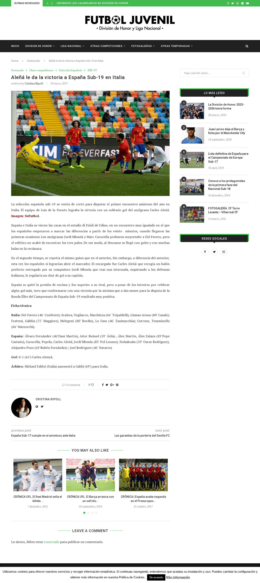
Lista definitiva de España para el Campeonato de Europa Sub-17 (228, 157)
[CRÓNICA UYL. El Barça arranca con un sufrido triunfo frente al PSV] (90, 475)
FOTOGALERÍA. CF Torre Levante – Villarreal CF (224, 210)
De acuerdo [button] (156, 577)
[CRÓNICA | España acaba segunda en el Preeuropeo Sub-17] (143, 475)
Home (14, 60)
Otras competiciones (106, 46)
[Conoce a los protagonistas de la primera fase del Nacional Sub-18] (192, 187)
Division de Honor (38, 46)
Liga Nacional (71, 46)
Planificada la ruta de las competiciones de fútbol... (97, 3)
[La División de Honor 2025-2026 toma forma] (192, 111)
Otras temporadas (175, 46)
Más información (178, 577)
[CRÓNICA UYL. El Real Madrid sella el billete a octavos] (37, 475)
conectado (51, 542)
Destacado (33, 60)
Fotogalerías (141, 46)
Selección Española (70, 70)
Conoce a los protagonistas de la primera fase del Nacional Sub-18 (226, 184)
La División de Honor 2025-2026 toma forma (226, 106)
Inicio (15, 46)
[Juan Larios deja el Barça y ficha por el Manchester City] (192, 135)
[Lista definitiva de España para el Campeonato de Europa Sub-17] (192, 160)
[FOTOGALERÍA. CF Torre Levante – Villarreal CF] (192, 215)
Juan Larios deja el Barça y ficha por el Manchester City (226, 131)
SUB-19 (92, 70)
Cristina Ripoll (34, 83)
